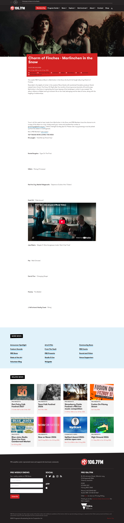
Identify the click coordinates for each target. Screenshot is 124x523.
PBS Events (83, 349)
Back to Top (110, 518)
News (64, 8)
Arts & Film (49, 345)
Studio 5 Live (49, 357)
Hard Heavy (70, 72)
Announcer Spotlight (18, 345)
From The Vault (50, 349)
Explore (71, 8)
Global (63, 72)
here (86, 496)
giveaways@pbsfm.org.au (36, 126)
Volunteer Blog (16, 361)
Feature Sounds (34, 67)
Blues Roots (33, 72)
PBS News (14, 353)
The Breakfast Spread (36, 74)
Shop (107, 8)
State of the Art (16, 357)
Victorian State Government (101, 499)
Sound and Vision (86, 353)
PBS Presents (50, 353)
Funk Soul (55, 72)
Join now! (44, 132)
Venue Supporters (86, 357)
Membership (41, 8)
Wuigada (48, 361)
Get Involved (82, 8)
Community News (86, 345)
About (92, 8)
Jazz (78, 72)
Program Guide (53, 8)
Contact (100, 8)
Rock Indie (85, 72)
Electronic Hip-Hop (44, 72)
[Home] (18, 8)
